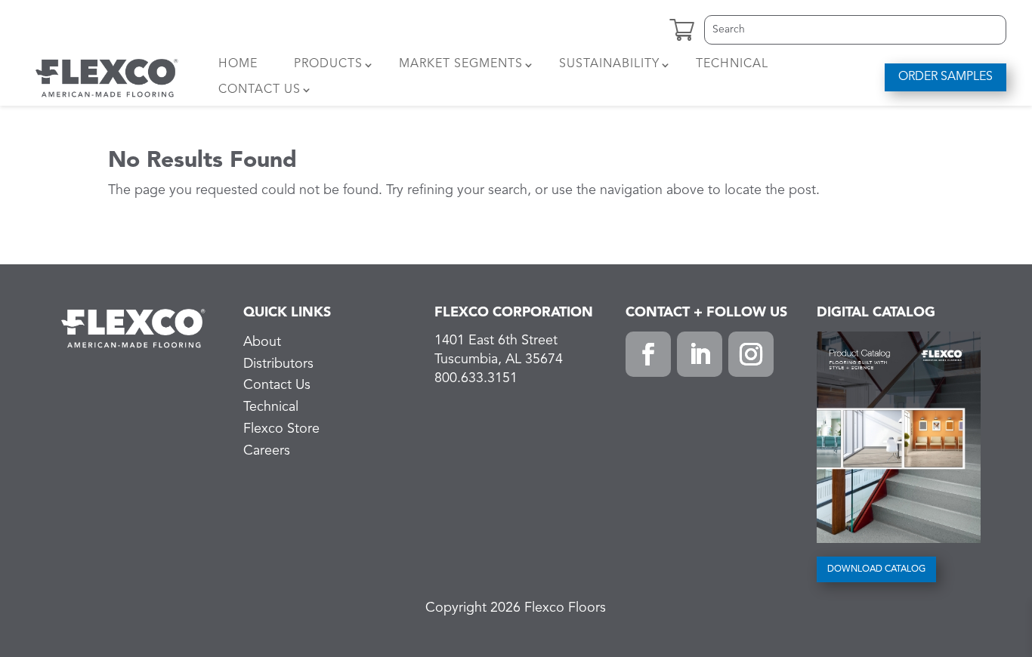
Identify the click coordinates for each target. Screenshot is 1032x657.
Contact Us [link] (259, 90)
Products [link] (328, 64)
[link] (107, 77)
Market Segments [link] (461, 64)
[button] (648, 354)
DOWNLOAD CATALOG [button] (876, 569)
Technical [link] (732, 64)
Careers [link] (266, 451)
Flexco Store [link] (281, 429)
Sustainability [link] (609, 64)
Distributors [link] (278, 364)
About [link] (262, 342)
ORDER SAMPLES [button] (945, 77)
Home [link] (238, 64)
